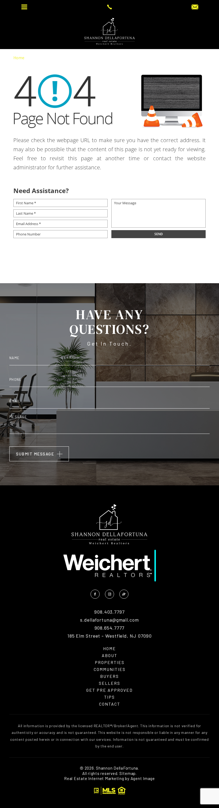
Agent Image (143, 778)
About (109, 655)
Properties (109, 662)
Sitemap (127, 773)
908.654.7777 (110, 628)
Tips (109, 697)
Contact (109, 704)
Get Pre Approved (109, 690)
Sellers (109, 683)
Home (109, 648)
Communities (110, 669)
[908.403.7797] (109, 7)
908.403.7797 (109, 612)
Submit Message (35, 453)
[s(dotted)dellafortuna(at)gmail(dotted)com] (194, 7)
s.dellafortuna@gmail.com (109, 620)
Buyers (109, 676)
